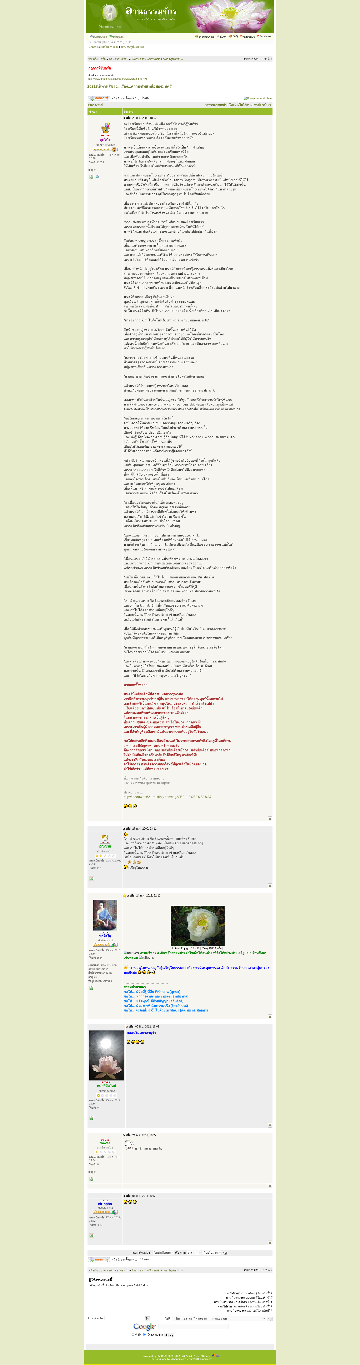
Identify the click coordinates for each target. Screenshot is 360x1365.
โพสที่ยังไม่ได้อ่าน (240, 105)
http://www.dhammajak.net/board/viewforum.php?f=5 (118, 78)
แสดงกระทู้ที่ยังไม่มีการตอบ (104, 46)
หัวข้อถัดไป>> (263, 105)
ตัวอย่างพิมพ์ (95, 105)
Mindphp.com (178, 1359)
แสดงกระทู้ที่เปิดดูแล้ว (132, 46)
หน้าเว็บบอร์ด (97, 59)
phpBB (161, 1356)
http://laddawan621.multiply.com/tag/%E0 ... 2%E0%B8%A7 (168, 797)
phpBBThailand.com (200, 1359)
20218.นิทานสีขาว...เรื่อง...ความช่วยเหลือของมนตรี (129, 86)
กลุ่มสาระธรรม (118, 59)
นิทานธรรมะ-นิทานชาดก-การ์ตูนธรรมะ (157, 59)
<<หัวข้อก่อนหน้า (216, 105)
